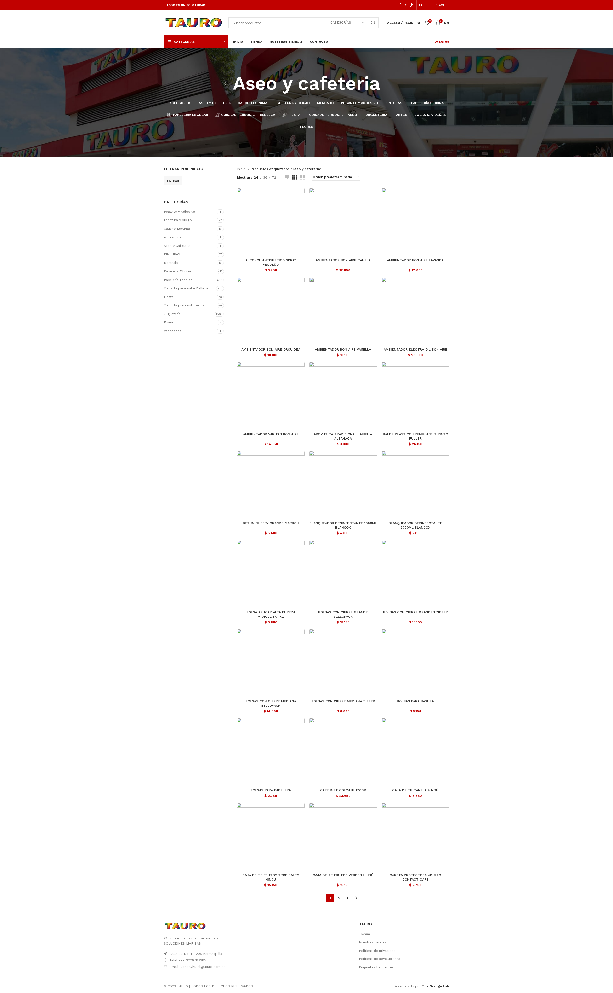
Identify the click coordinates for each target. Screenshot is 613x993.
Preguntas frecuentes (376, 967)
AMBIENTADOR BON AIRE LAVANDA (415, 260)
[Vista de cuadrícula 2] (287, 177)
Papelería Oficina (177, 271)
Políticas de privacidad (377, 950)
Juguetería (172, 314)
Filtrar (173, 180)
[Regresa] (227, 83)
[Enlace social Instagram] (405, 5)
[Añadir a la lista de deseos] (301, 206)
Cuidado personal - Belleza (186, 288)
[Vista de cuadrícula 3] (294, 177)
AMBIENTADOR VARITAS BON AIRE (271, 434)
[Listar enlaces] (209, 960)
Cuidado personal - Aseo (184, 305)
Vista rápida (301, 195)
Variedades (172, 331)
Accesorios (172, 237)
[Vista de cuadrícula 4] (302, 177)
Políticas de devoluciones (379, 959)
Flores (169, 322)
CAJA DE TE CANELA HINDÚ (415, 790)
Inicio (242, 169)
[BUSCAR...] (373, 22)
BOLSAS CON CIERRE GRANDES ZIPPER (415, 612)
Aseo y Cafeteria (177, 245)
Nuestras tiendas (372, 942)
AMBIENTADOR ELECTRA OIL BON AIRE (415, 349)
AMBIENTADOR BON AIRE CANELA (343, 260)
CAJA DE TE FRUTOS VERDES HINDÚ (343, 875)
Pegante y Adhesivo (179, 211)
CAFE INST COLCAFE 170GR (343, 790)
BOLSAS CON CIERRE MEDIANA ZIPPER (343, 701)
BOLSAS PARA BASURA (415, 701)
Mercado (171, 262)
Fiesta (169, 297)
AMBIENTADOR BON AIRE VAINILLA (343, 349)
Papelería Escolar (178, 280)
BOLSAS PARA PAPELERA (270, 790)
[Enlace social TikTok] (411, 5)
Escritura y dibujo (178, 220)
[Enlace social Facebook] (400, 5)
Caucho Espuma (177, 228)
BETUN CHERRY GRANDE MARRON (271, 523)
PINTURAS (172, 254)
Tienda (364, 934)
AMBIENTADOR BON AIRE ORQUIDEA (270, 349)
